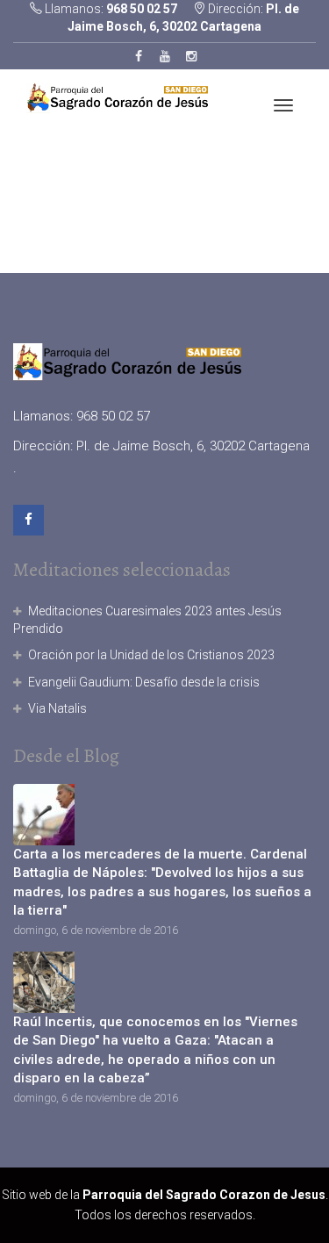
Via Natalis (57, 708)
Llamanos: (109, 9)
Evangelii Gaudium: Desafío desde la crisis (144, 682)
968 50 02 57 (140, 9)
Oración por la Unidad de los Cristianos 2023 (151, 655)
